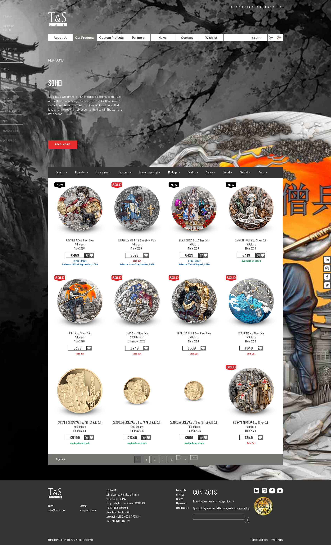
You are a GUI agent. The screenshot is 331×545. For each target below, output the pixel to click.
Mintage (172, 172)
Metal (227, 172)
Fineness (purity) (148, 172)
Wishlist (211, 37)
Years (262, 172)
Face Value (102, 172)
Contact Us (181, 490)
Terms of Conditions (259, 539)
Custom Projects (111, 37)
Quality (192, 172)
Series (209, 172)
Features (124, 172)
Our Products (85, 37)
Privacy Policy (277, 539)
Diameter (80, 172)
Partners (138, 37)
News (162, 37)
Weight (244, 172)
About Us (60, 37)
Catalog (179, 499)
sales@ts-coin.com (56, 510)
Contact (187, 37)
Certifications (182, 507)
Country (60, 172)
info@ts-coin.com (88, 510)
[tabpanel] (85, 113)
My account (181, 503)
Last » (194, 457)
